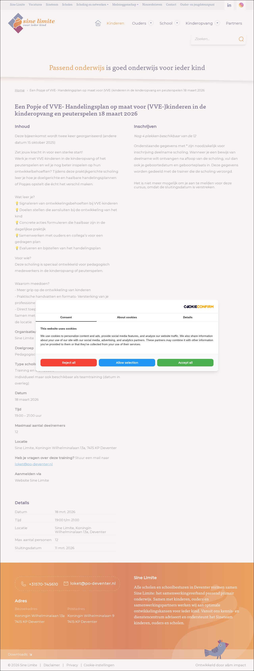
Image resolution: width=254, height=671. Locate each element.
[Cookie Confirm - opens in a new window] (199, 307)
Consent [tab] (66, 317)
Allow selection (127, 362)
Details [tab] (187, 317)
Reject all (68, 362)
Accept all (185, 362)
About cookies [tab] (127, 317)
